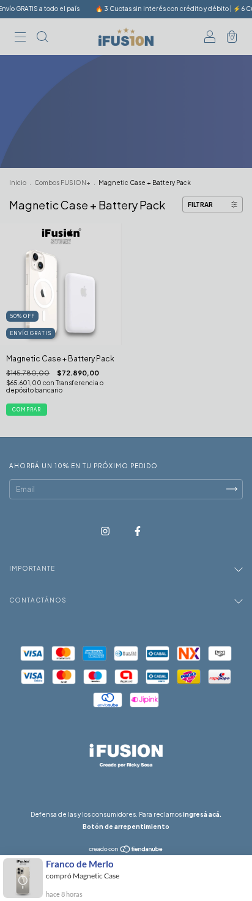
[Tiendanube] (126, 850)
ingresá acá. (202, 814)
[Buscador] (42, 38)
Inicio (17, 182)
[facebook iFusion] (138, 530)
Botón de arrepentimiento (126, 826)
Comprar (26, 410)
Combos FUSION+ (62, 182)
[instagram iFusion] (105, 530)
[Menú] (20, 38)
